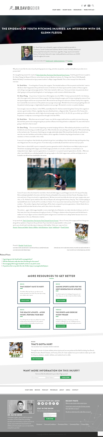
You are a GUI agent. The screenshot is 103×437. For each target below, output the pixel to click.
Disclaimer (39, 424)
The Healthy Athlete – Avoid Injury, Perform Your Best (32, 313)
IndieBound (56, 227)
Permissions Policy (63, 424)
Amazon (15, 227)
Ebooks (37, 390)
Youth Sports (28, 245)
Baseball (21, 245)
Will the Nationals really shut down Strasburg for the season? (21, 261)
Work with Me (89, 10)
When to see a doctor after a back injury (76, 403)
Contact (75, 390)
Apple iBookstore (43, 227)
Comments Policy (74, 424)
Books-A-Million (33, 227)
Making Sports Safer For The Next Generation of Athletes (68, 287)
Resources (78, 10)
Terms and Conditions (50, 424)
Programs (54, 390)
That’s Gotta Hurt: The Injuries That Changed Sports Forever (40, 220)
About (61, 390)
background (49, 61)
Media (68, 390)
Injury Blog (67, 10)
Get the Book (37, 359)
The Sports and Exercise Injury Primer (66, 313)
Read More (25, 300)
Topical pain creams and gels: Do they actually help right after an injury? (78, 407)
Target (50, 227)
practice (70, 61)
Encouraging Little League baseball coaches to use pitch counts (21, 263)
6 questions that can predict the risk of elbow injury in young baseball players (25, 266)
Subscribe (66, 377)
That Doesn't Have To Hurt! (32, 286)
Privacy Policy (85, 424)
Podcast (45, 390)
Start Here (56, 10)
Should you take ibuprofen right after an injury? (78, 412)
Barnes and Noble (23, 227)
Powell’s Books (65, 227)
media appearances (59, 61)
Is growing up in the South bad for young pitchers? (17, 259)
